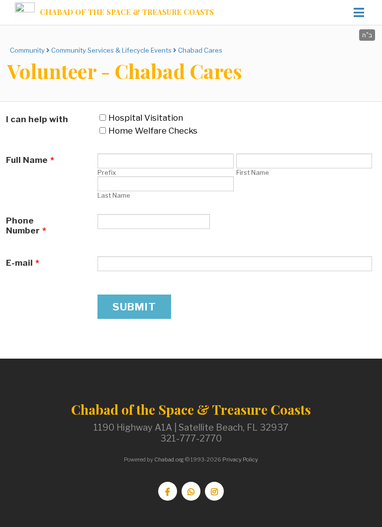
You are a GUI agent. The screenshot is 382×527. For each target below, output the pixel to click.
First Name (252, 172)
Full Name (30, 160)
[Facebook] (167, 491)
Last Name (113, 195)
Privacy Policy (240, 459)
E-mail (22, 263)
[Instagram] (214, 491)
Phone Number (26, 225)
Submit (134, 307)
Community (27, 50)
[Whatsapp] (191, 491)
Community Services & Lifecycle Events (111, 50)
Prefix (106, 172)
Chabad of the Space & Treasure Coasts (127, 12)
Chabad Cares (200, 50)
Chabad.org (169, 459)
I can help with (37, 119)
